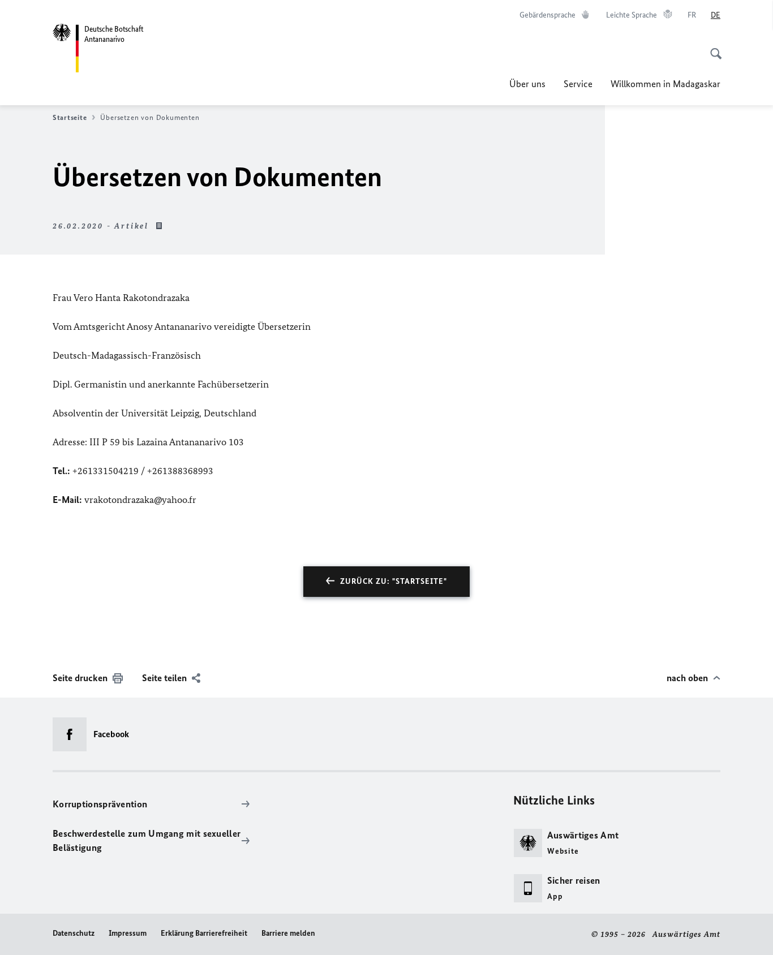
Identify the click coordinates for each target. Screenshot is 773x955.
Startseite (70, 117)
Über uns (527, 83)
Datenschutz (74, 933)
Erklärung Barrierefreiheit (204, 933)
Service (578, 83)
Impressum (128, 933)
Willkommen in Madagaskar (665, 83)
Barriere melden (288, 933)
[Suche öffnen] (712, 47)
